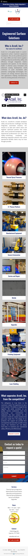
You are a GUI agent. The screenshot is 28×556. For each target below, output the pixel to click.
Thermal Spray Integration (14, 489)
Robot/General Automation (14, 491)
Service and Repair (14, 497)
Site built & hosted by (14, 553)
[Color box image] (14, 518)
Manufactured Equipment (14, 493)
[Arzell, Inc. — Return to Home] (10, 11)
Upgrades (14, 499)
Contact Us (14, 82)
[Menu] (1, 1)
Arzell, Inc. (12, 550)
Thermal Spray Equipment (14, 495)
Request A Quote (14, 434)
